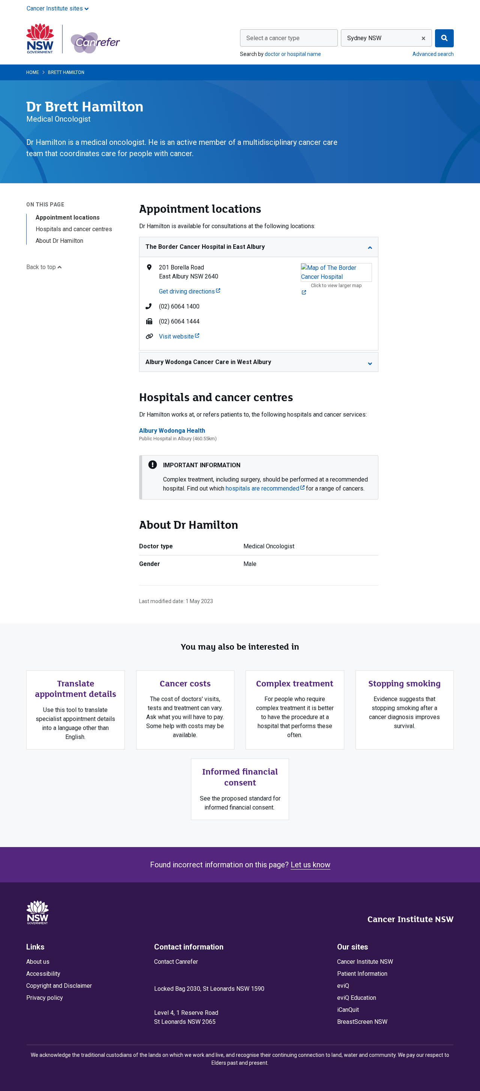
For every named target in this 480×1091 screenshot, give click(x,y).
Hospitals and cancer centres (74, 229)
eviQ (343, 985)
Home (32, 72)
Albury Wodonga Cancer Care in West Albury (208, 362)
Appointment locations (68, 217)
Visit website (179, 336)
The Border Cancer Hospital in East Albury (205, 246)
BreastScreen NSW (362, 1021)
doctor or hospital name (293, 54)
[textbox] (289, 38)
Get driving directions (189, 291)
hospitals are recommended (265, 488)
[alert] (258, 477)
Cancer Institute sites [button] (55, 8)
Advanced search (433, 54)
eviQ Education (356, 997)
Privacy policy (44, 997)
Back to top (41, 266)
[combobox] (289, 38)
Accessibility (43, 973)
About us (38, 961)
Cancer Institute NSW (411, 919)
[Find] (444, 38)
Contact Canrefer (176, 961)
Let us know (310, 864)
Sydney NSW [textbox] (364, 38)
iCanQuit (348, 1009)
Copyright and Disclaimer (59, 985)
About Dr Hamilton (59, 240)
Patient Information (362, 973)
